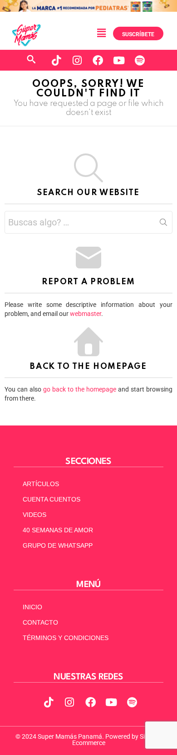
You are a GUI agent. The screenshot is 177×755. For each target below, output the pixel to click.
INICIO (32, 607)
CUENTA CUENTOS (51, 499)
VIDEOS (34, 514)
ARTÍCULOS (41, 483)
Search (163, 224)
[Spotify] (139, 60)
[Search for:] (88, 222)
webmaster (85, 313)
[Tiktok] (56, 60)
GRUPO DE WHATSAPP (58, 545)
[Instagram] (77, 60)
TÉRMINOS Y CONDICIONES (65, 637)
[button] (101, 33)
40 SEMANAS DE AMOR (58, 530)
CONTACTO (40, 622)
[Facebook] (98, 60)
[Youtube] (118, 60)
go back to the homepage (79, 389)
